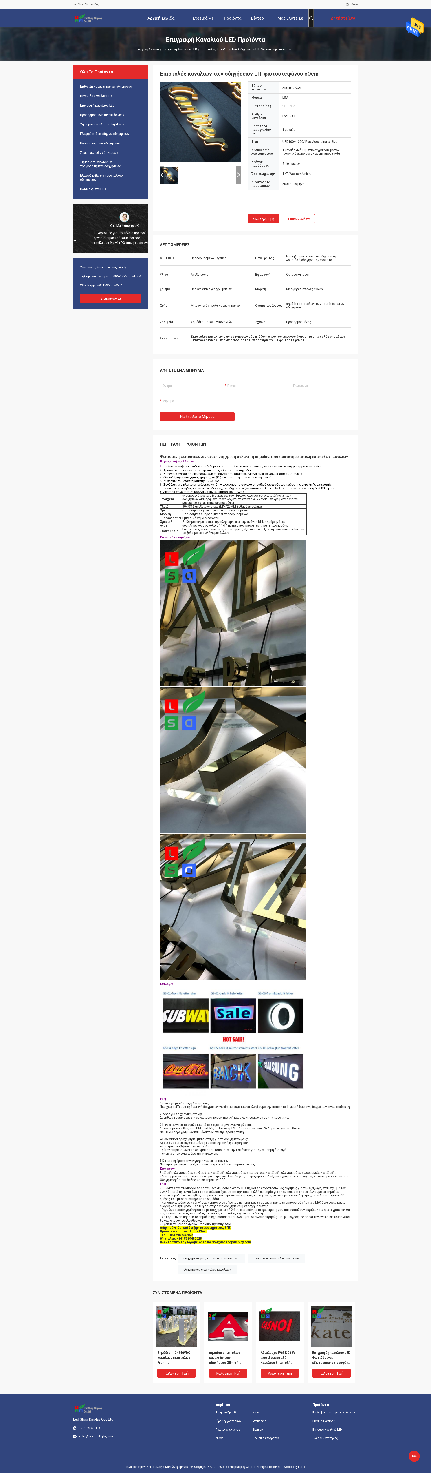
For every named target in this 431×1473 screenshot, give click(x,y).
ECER (301, 1467)
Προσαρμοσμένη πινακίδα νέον (102, 115)
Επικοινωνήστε (299, 219)
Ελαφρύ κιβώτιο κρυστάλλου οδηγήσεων (101, 177)
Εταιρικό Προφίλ (226, 1412)
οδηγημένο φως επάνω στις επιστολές (211, 1258)
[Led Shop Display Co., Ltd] (87, 18)
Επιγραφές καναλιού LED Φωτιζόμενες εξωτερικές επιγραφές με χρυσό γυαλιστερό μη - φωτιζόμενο (331, 1358)
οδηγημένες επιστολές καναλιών (207, 1269)
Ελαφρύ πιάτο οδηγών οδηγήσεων (104, 134)
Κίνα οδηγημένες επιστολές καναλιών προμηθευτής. (160, 1467)
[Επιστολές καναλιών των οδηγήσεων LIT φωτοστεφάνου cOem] (200, 122)
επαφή (219, 1438)
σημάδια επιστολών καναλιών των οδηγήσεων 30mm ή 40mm (224, 1358)
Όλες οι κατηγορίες (325, 1438)
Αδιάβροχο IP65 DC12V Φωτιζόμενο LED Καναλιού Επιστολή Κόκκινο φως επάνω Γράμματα (278, 1358)
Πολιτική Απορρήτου (266, 1438)
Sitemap (258, 1429)
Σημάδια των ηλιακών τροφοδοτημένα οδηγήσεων (100, 164)
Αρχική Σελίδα (148, 49)
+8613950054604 (109, 285)
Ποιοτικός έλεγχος (228, 1429)
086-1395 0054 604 (127, 276)
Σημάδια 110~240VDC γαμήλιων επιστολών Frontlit (173, 1357)
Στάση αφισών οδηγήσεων (99, 152)
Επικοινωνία (110, 298)
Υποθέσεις (259, 1421)
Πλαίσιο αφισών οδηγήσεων (100, 143)
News (256, 1412)
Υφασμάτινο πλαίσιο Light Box (102, 124)
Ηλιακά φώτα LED (93, 189)
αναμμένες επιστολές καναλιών (276, 1258)
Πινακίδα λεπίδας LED (96, 96)
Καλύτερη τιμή (263, 219)
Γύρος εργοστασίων (228, 1421)
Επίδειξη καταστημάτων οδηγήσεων (106, 86)
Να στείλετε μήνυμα (197, 417)
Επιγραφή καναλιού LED (180, 49)
